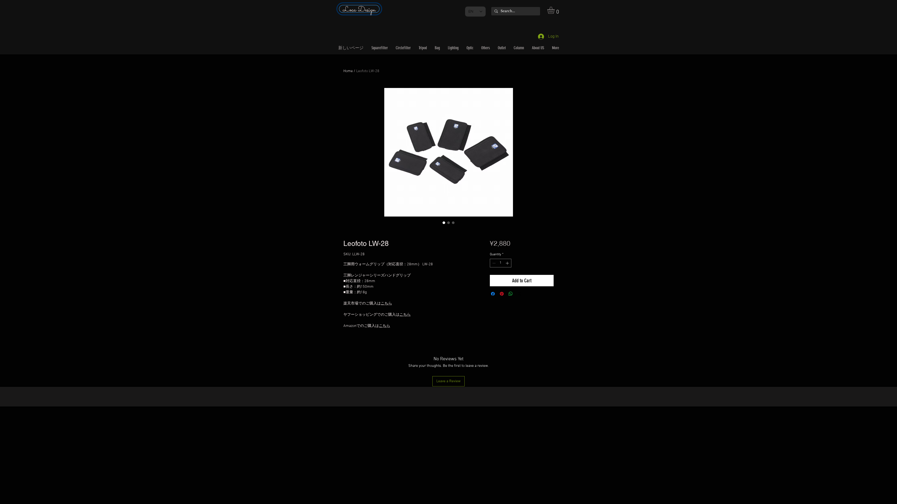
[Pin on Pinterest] (502, 294)
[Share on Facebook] (493, 294)
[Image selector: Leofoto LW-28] (443, 222)
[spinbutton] (500, 263)
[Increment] (508, 263)
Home (348, 71)
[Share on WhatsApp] (510, 294)
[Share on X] (519, 294)
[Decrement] (493, 263)
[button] (555, 10)
